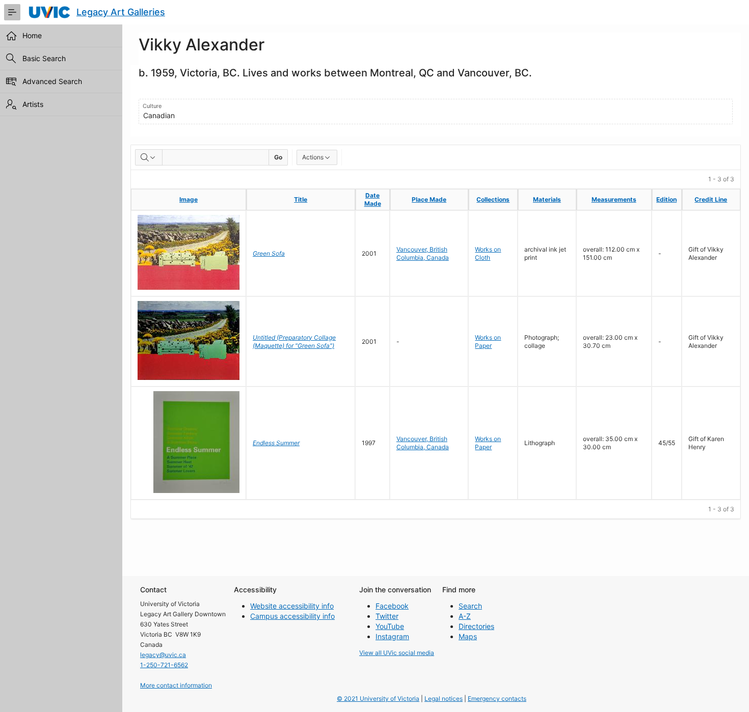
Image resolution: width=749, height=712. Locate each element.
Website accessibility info (292, 605)
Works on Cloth (488, 253)
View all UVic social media (396, 652)
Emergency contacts (497, 698)
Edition (666, 199)
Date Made (372, 199)
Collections (493, 199)
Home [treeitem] (32, 35)
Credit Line (710, 199)
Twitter (387, 616)
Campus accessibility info (292, 616)
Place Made (429, 199)
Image (188, 199)
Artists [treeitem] (32, 104)
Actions (313, 157)
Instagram (392, 636)
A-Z (465, 616)
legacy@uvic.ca (163, 655)
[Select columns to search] (149, 157)
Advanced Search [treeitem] (52, 81)
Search (470, 605)
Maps (468, 636)
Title (300, 199)
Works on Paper (488, 341)
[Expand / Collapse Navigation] (12, 12)
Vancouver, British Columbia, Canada (422, 253)
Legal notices (443, 698)
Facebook (392, 605)
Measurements (614, 199)
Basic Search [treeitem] (44, 58)
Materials (547, 199)
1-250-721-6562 (164, 665)
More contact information (176, 685)
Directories (476, 626)
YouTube (390, 626)
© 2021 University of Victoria (378, 698)
